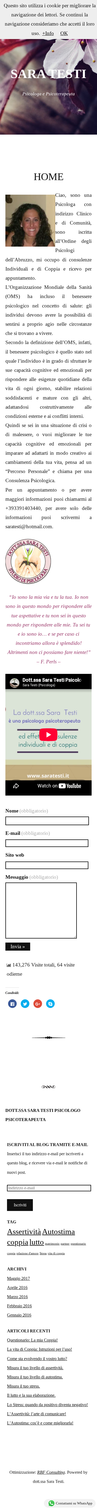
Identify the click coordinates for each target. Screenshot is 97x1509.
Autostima (58, 1231)
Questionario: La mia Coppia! (32, 1340)
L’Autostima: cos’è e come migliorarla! (40, 1423)
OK (64, 33)
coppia (17, 1242)
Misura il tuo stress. (23, 1386)
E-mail (27, 833)
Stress (43, 1253)
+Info (48, 33)
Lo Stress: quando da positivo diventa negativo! (47, 1404)
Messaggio (31, 877)
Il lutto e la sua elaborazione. (31, 1395)
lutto (36, 1242)
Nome (26, 811)
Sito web (14, 855)
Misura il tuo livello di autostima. (35, 1377)
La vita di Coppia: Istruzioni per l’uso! (39, 1349)
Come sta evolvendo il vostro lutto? (37, 1358)
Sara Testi (48, 74)
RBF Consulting (51, 1472)
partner (65, 1243)
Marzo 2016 (17, 1296)
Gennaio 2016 (19, 1315)
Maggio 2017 (18, 1278)
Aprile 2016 (17, 1287)
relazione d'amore (27, 1253)
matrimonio (52, 1243)
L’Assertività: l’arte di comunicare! (36, 1414)
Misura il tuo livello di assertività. (35, 1368)
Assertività (24, 1231)
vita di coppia (56, 1253)
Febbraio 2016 (19, 1306)
